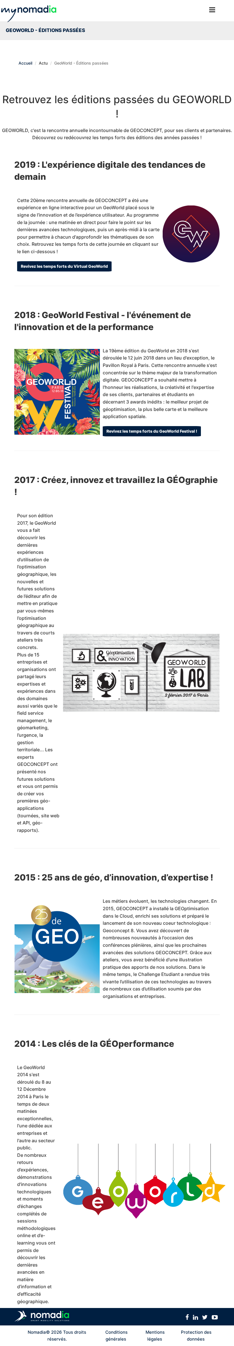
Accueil (25, 63)
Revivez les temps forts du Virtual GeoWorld (64, 266)
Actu (43, 63)
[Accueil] (28, 10)
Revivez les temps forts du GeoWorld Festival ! (151, 431)
